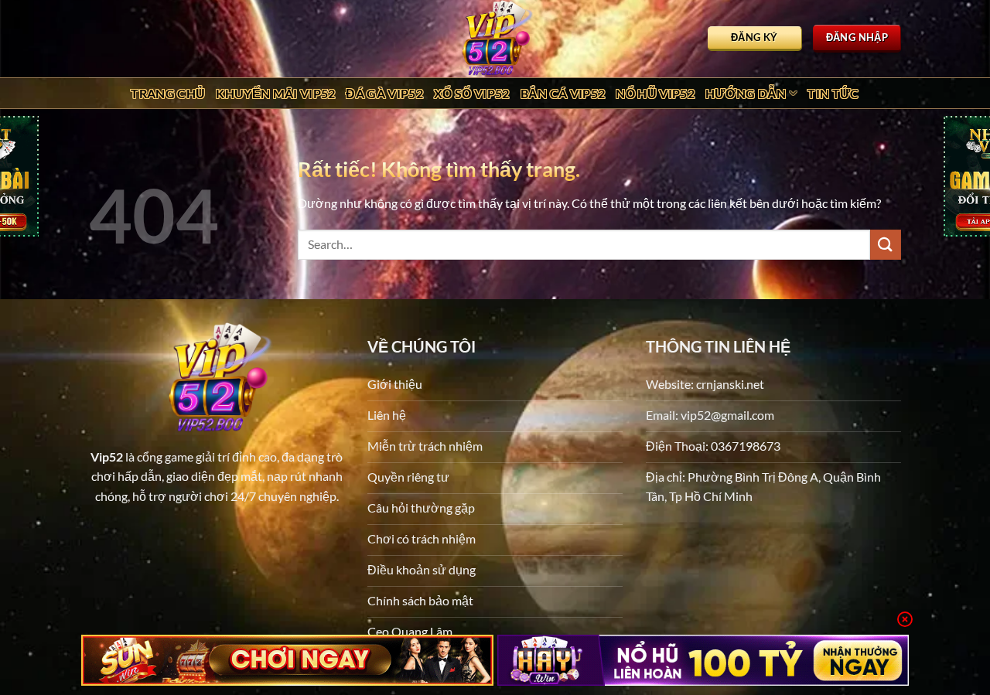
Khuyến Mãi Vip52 (275, 93)
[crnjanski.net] (495, 38)
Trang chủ (168, 93)
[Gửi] (885, 245)
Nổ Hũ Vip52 (655, 93)
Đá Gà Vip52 (384, 93)
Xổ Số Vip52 (472, 93)
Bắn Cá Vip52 (563, 93)
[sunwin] (287, 660)
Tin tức (833, 93)
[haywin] (703, 660)
